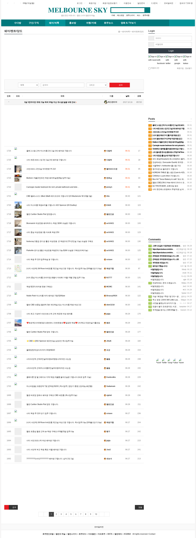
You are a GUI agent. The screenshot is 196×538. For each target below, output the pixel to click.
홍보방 (73, 22)
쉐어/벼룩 (54, 22)
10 (96, 514)
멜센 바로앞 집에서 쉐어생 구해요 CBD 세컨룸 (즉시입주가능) (51, 395)
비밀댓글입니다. (157, 280)
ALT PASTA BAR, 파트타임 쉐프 (163, 186)
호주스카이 (130, 15)
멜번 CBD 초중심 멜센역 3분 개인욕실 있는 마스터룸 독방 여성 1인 (53, 305)
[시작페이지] (4, 3)
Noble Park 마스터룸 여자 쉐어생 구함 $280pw (45, 296)
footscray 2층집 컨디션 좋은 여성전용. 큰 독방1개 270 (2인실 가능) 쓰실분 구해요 (59, 241)
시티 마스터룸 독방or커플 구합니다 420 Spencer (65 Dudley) (51, 205)
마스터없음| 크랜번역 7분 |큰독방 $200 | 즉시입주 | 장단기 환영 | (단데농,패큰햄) (59, 386)
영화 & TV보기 (128, 22)
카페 (113, 15)
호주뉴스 (108, 22)
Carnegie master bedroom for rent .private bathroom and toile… (52, 187)
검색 (120, 85)
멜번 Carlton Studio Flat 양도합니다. (41, 214)
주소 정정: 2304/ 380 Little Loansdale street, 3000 (171, 300)
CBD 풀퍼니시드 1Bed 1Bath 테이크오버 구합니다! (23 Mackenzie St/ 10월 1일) (59, 196)
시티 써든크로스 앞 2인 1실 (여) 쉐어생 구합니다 (46, 160)
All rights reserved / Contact (99, 534)
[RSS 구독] (17, 3)
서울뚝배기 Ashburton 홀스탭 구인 (165, 166)
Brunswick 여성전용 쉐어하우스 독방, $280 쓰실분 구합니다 (51, 223)
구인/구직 (34, 22)
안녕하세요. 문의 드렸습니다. (163, 283)
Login (171, 51)
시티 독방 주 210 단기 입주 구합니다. (41, 413)
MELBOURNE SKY (78, 10)
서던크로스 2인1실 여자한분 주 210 (41, 169)
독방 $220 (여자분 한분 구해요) (39, 287)
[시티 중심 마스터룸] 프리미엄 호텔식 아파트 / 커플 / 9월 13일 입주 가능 (55, 278)
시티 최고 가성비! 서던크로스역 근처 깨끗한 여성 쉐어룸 (49, 314)
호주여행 (146, 15)
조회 (139, 96)
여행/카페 (91, 22)
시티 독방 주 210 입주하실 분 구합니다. (42, 259)
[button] (6, 507)
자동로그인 (154, 68)
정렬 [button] (140, 507)
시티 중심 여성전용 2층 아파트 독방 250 (42, 232)
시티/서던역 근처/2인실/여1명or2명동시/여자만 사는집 (48, 359)
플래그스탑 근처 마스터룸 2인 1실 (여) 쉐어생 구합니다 (49, 151)
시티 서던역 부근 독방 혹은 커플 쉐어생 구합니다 (46, 450)
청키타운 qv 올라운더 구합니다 (163, 169)
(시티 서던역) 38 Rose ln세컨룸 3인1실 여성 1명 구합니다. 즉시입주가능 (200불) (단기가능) (64, 268)
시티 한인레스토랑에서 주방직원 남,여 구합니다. (170, 189)
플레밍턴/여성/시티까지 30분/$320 (40, 350)
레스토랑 (120, 15)
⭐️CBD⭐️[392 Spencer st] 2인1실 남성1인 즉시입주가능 (49, 341)
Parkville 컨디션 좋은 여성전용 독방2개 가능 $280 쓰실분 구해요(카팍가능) (57, 250)
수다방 (17, 22)
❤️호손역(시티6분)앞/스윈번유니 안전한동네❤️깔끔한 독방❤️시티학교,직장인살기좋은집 (63, 323)
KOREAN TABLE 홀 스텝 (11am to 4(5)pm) (168, 172)
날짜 (127, 96)
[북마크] (11, 3)
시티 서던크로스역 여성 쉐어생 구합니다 (43, 440)
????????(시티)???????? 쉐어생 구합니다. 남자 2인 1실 (50, 459)
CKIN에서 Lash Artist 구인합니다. (164, 176)
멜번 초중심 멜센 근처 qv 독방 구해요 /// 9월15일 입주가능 (50, 431)
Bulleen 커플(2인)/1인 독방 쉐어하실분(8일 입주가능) (48, 178)
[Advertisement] (74, 58)
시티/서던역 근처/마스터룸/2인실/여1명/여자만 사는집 (48, 368)
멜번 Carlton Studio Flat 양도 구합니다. (42, 332)
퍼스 (138, 15)
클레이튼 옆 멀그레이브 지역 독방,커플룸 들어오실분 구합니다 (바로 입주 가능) (58, 377)
